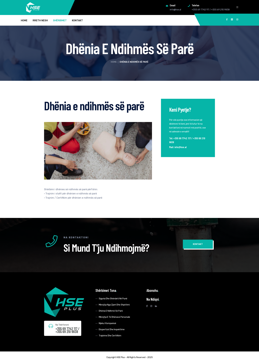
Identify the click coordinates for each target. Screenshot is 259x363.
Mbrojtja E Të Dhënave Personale (114, 317)
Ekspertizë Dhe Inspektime (112, 329)
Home (24, 20)
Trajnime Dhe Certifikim (110, 335)
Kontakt (77, 20)
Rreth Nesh (40, 20)
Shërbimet (60, 20)
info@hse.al (175, 9)
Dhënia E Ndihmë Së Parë (111, 311)
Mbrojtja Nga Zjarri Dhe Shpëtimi (114, 305)
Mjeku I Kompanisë (107, 323)
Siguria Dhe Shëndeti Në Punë (113, 298)
